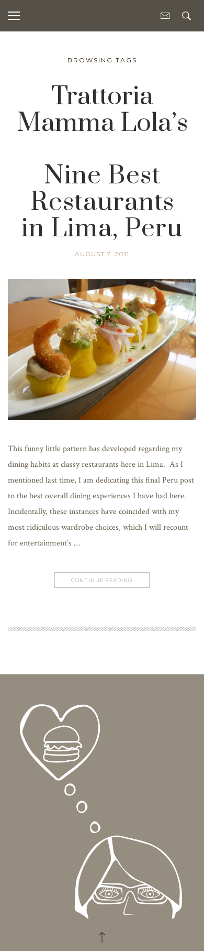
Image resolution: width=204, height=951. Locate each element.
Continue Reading (102, 580)
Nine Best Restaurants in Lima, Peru (102, 202)
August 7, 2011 (102, 254)
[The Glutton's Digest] (102, 800)
